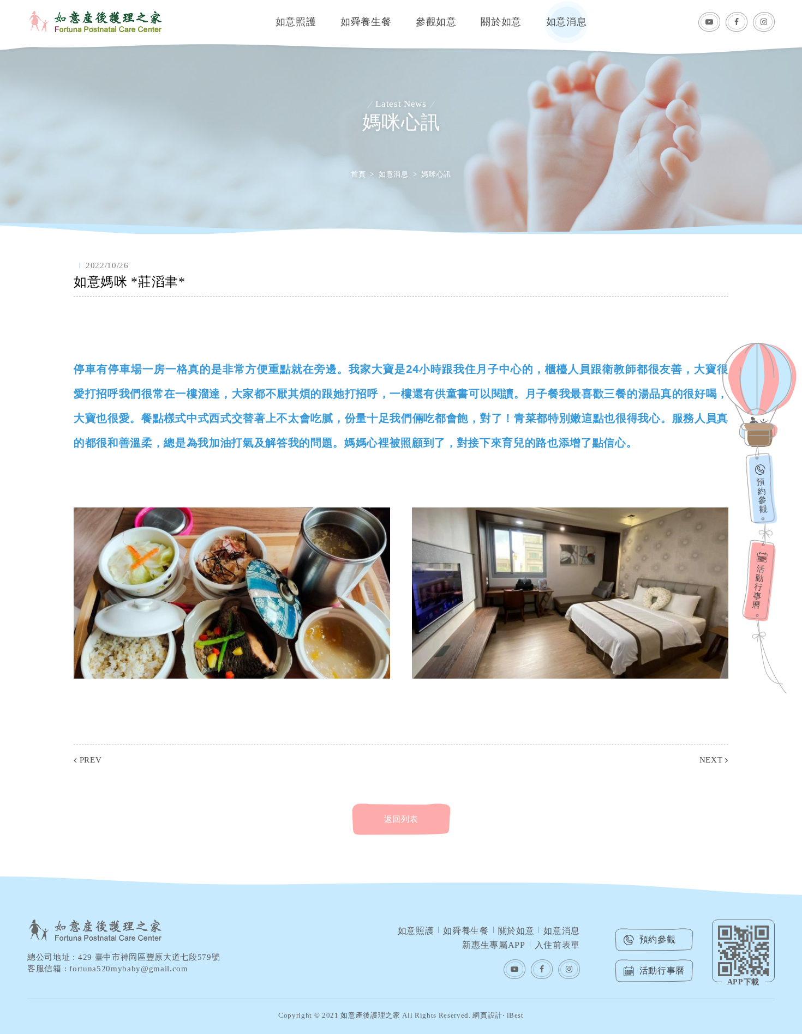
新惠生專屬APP (493, 945)
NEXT (711, 759)
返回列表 (401, 819)
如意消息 (566, 21)
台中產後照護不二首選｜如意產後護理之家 (95, 22)
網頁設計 (487, 1015)
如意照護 (296, 21)
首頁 (358, 174)
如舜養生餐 (365, 21)
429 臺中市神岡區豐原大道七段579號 (149, 957)
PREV (90, 759)
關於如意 (501, 21)
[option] (401, 117)
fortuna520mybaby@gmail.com (128, 968)
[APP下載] (743, 951)
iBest (515, 1015)
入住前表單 (557, 945)
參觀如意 (436, 21)
